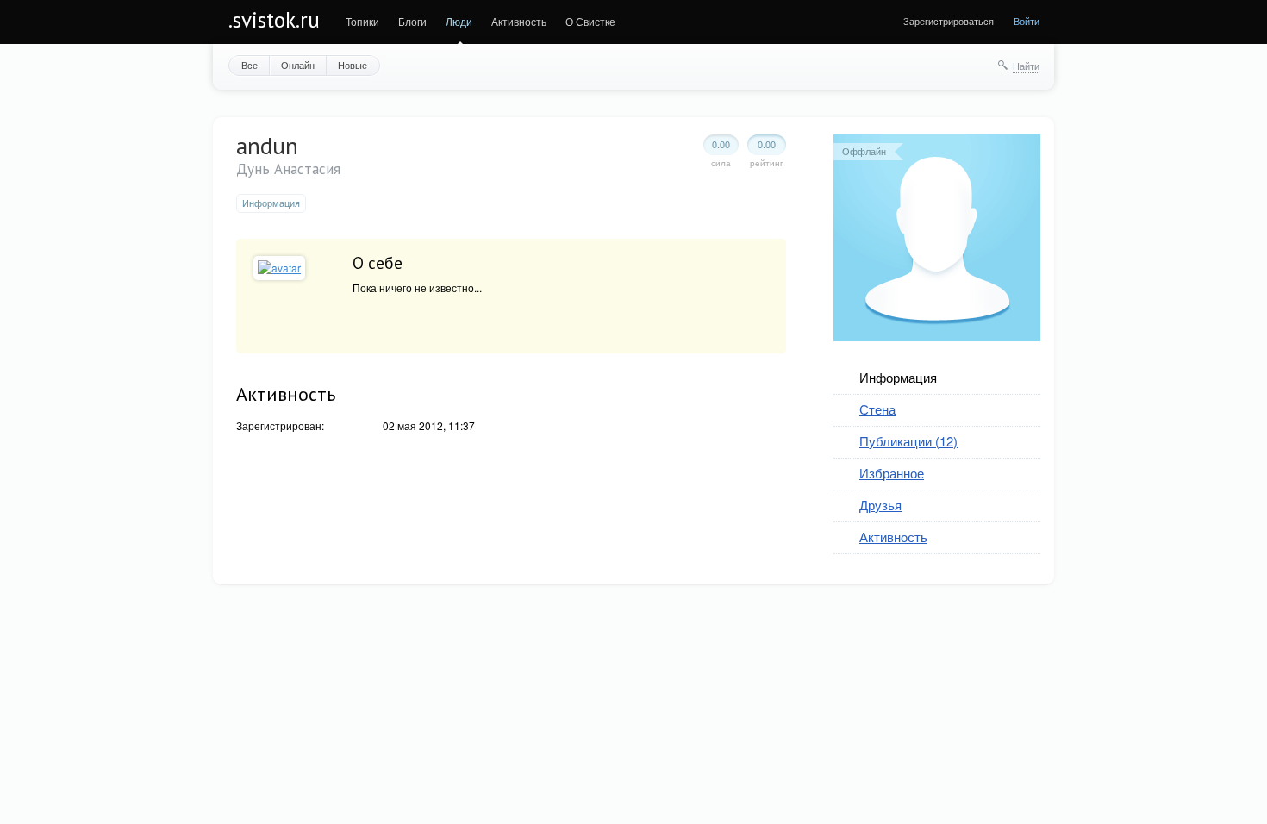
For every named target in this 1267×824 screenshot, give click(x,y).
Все (249, 65)
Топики (362, 21)
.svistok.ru (274, 20)
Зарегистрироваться (948, 21)
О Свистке (590, 21)
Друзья (880, 505)
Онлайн (298, 65)
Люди (459, 21)
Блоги (412, 21)
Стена (877, 409)
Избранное (891, 473)
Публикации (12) (908, 441)
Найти (1026, 65)
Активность (518, 21)
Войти (1026, 21)
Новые (352, 65)
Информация (898, 377)
